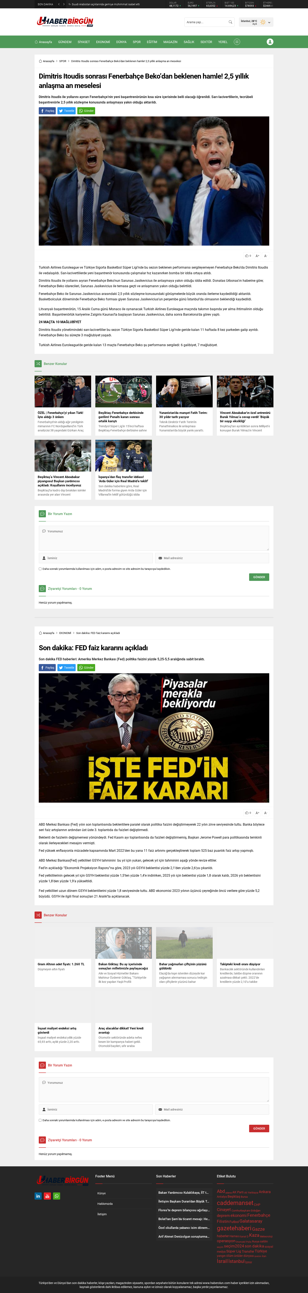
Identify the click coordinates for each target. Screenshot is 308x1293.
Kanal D (243, 1236)
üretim (257, 1256)
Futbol (234, 1221)
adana (228, 1192)
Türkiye (261, 1250)
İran (264, 1256)
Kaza (254, 1235)
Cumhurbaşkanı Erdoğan (246, 1210)
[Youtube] (47, 1196)
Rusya (255, 1241)
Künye (101, 1193)
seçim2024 (234, 1245)
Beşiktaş (234, 1196)
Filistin (223, 1221)
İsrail (222, 1261)
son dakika (254, 1245)
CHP (257, 1204)
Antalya (222, 1197)
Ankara (265, 1191)
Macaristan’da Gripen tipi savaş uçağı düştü (97, 4)
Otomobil (241, 1241)
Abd (221, 1191)
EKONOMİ (65, 633)
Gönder (89, 111)
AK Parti (238, 1192)
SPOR (62, 61)
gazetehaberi (234, 1228)
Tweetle (69, 111)
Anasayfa (48, 61)
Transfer (248, 1251)
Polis (248, 1241)
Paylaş (49, 111)
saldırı (264, 1241)
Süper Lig (233, 1251)
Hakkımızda (105, 1204)
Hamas (234, 1236)
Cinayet (224, 1209)
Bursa (244, 1197)
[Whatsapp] (56, 1196)
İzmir (248, 1262)
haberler (223, 1236)
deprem (223, 1215)
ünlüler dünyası (244, 1256)
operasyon (226, 1240)
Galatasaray (250, 1221)
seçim (220, 1247)
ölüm (229, 1255)
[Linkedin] (38, 1196)
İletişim (102, 1214)
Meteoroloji (266, 1236)
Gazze (258, 1229)
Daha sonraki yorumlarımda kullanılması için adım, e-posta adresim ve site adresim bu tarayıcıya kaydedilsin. (107, 568)
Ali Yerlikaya (251, 1192)
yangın (221, 1256)
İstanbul (236, 1261)
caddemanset (235, 1203)
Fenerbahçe (258, 1215)
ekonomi (238, 1215)
